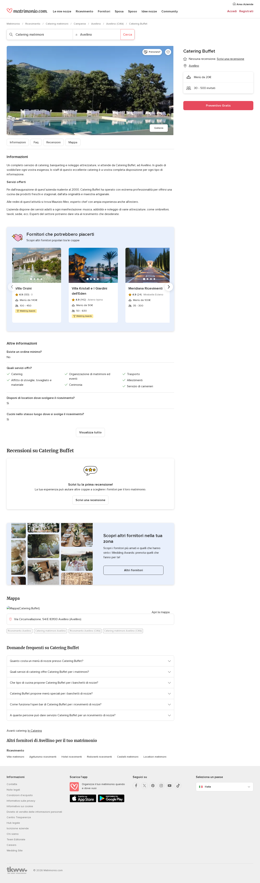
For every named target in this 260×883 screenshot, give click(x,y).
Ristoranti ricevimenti (99, 756)
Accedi (232, 11)
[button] (90, 483)
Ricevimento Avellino (19, 630)
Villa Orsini (23, 288)
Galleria (158, 128)
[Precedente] (12, 287)
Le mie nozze (62, 11)
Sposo (132, 11)
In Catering (35, 731)
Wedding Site (15, 850)
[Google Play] (111, 801)
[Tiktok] (178, 785)
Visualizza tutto (90, 432)
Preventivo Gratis (218, 105)
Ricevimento (84, 11)
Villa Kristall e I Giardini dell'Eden (89, 291)
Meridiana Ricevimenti (145, 288)
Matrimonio (14, 23)
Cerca (127, 34)
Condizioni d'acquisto (20, 795)
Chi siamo (13, 834)
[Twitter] (144, 785)
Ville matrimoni (15, 756)
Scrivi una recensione (90, 500)
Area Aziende (244, 4)
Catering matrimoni (57, 23)
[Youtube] (169, 785)
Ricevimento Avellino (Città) (85, 630)
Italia (208, 786)
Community (169, 11)
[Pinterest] (152, 785)
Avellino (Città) (115, 23)
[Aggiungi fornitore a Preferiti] (168, 52)
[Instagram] (161, 785)
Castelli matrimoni (127, 756)
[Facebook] (136, 785)
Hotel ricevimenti (71, 756)
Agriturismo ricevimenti (42, 756)
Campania (80, 23)
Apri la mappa (161, 612)
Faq (36, 142)
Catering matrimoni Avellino (50, 630)
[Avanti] (169, 287)
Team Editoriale (16, 839)
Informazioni (18, 142)
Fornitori (104, 11)
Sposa (119, 11)
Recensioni (53, 142)
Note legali (13, 789)
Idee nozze (149, 11)
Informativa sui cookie (20, 806)
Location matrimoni (155, 756)
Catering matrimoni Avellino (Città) (123, 630)
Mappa (73, 142)
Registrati (246, 11)
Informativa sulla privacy (21, 800)
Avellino (96, 23)
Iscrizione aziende (18, 828)
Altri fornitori (133, 570)
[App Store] (83, 801)
